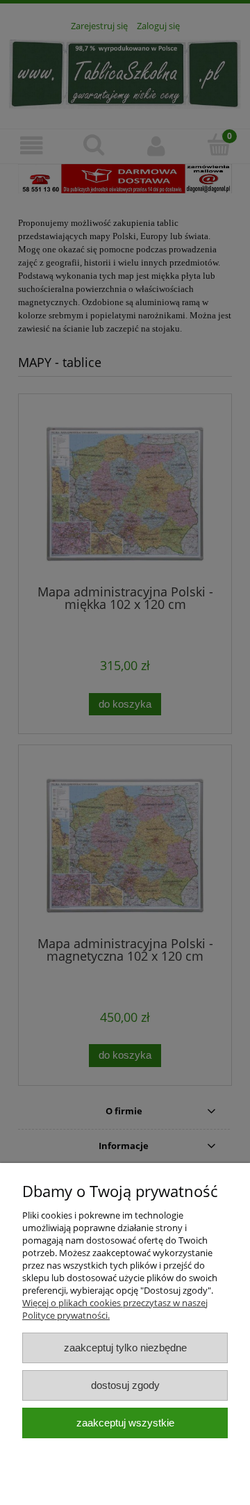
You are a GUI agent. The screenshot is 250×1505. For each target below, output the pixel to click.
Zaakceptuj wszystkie (125, 1423)
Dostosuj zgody (125, 1385)
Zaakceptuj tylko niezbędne (125, 1347)
